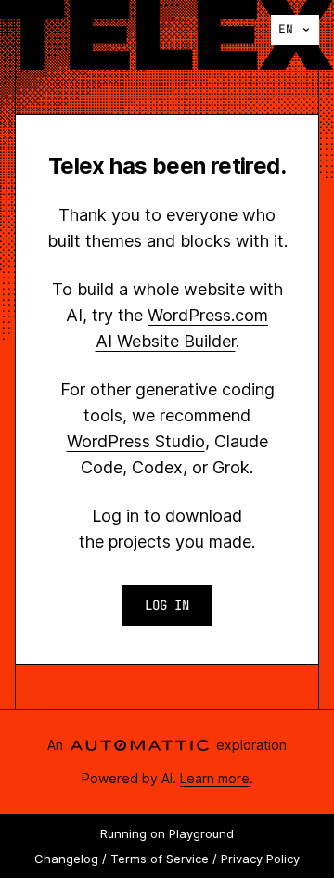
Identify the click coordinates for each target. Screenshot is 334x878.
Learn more (215, 778)
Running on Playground (167, 833)
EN (285, 29)
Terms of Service (159, 858)
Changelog (66, 858)
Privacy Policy (260, 858)
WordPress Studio (136, 441)
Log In (167, 605)
